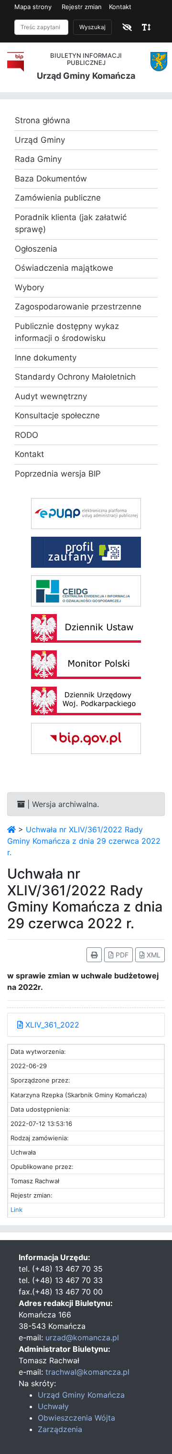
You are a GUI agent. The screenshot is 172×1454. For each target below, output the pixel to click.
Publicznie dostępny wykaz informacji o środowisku (67, 332)
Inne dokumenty (45, 357)
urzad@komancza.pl (82, 1337)
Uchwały (53, 1406)
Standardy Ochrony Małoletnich (75, 377)
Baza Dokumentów (51, 178)
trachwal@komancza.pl (87, 1372)
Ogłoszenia (36, 249)
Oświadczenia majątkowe (64, 268)
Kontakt (120, 7)
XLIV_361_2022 (51, 1024)
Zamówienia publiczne (58, 197)
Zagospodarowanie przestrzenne (78, 306)
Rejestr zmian (82, 7)
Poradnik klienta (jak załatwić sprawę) (71, 223)
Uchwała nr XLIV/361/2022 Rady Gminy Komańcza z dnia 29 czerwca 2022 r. (84, 841)
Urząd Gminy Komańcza (81, 1395)
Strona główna (42, 120)
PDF (121, 955)
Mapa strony (33, 7)
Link (16, 1209)
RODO (26, 435)
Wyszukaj (92, 27)
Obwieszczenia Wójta (76, 1417)
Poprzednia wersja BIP (58, 473)
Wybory (29, 287)
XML (153, 955)
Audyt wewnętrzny (51, 396)
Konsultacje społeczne (57, 415)
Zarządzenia (60, 1429)
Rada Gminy (38, 159)
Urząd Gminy (40, 140)
